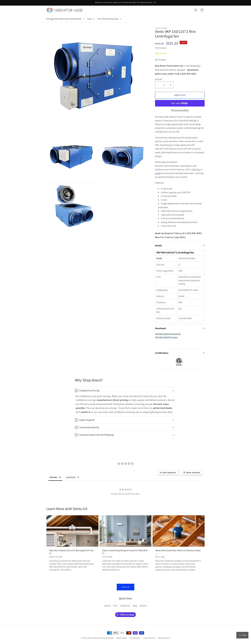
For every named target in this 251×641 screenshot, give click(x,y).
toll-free (196, 169)
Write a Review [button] (193, 472)
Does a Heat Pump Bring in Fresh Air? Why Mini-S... (125, 552)
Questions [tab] (71, 477)
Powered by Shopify (106, 638)
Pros (115, 605)
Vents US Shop (92, 638)
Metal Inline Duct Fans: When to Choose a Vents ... (178, 552)
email (157, 173)
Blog (135, 605)
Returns (143, 605)
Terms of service (149, 638)
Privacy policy (135, 638)
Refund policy (122, 638)
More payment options (179, 110)
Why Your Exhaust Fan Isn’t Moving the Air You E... (71, 552)
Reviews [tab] (53, 477)
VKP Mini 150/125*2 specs (166, 337)
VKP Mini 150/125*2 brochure (168, 333)
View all (125, 587)
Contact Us (125, 605)
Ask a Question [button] (169, 472)
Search (107, 605)
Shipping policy (164, 638)
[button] (65, 19)
